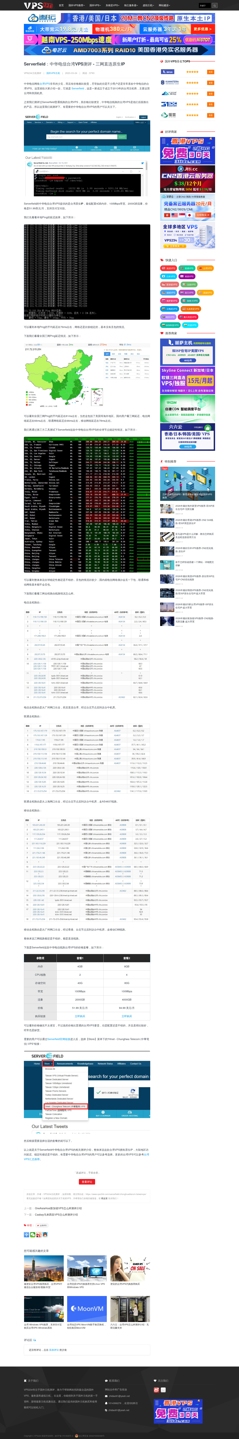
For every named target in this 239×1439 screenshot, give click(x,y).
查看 (211, 72)
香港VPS (188, 268)
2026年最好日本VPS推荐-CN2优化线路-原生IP (194, 549)
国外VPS (94, 5)
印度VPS (192, 325)
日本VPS (170, 276)
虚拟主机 (148, 5)
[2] (167, 512)
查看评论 (87, 1182)
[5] (167, 554)
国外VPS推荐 (76, 5)
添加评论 (54, 1349)
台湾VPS (45, 83)
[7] (167, 583)
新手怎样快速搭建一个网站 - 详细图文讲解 (194, 563)
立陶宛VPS (171, 308)
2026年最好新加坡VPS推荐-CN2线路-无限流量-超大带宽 (194, 620)
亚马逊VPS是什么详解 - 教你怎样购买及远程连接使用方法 (194, 535)
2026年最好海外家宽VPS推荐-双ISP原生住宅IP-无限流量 (194, 507)
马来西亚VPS (192, 308)
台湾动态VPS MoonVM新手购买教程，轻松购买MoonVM (86, 1326)
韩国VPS (188, 276)
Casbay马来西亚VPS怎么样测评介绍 (56, 1214)
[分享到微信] (32, 1234)
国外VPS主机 (53, 73)
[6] (167, 568)
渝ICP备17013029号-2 (64, 1435)
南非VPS (170, 317)
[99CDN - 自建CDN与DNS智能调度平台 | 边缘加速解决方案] (187, 421)
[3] (167, 526)
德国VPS (170, 292)
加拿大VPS (192, 300)
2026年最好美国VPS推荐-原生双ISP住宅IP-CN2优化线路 (194, 577)
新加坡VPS (171, 284)
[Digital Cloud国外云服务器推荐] (187, 248)
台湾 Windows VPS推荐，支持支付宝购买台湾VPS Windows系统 (43, 1326)
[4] (167, 540)
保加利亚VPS (172, 325)
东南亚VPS (112, 5)
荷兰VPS (188, 292)
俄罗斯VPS (171, 300)
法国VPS (191, 284)
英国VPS (207, 292)
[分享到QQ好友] (45, 1234)
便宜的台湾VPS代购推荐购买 (125, 1283)
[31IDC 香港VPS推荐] (187, 163)
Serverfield (78, 88)
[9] (167, 611)
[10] (167, 625)
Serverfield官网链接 (58, 1039)
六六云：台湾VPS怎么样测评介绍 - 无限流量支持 (129, 1326)
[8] (167, 597)
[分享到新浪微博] (38, 1234)
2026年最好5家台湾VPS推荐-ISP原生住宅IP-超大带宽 (194, 606)
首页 (61, 5)
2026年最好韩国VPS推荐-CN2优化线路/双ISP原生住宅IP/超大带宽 (194, 591)
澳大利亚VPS (190, 317)
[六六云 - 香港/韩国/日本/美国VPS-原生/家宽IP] (187, 449)
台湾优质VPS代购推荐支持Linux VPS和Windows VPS (86, 1285)
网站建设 (164, 5)
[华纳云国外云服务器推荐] (187, 220)
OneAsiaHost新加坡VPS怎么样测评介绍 (58, 1208)
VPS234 (37, 1435)
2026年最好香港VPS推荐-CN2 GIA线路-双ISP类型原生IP (194, 521)
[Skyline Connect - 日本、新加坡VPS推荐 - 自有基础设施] (187, 393)
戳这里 (104, 1198)
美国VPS (170, 268)
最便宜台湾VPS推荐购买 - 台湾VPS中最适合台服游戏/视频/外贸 (43, 1285)
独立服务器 (130, 5)
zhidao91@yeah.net (119, 1396)
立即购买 (80, 1016)
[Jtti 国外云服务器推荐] (187, 191)
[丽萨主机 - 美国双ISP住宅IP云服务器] (187, 365)
